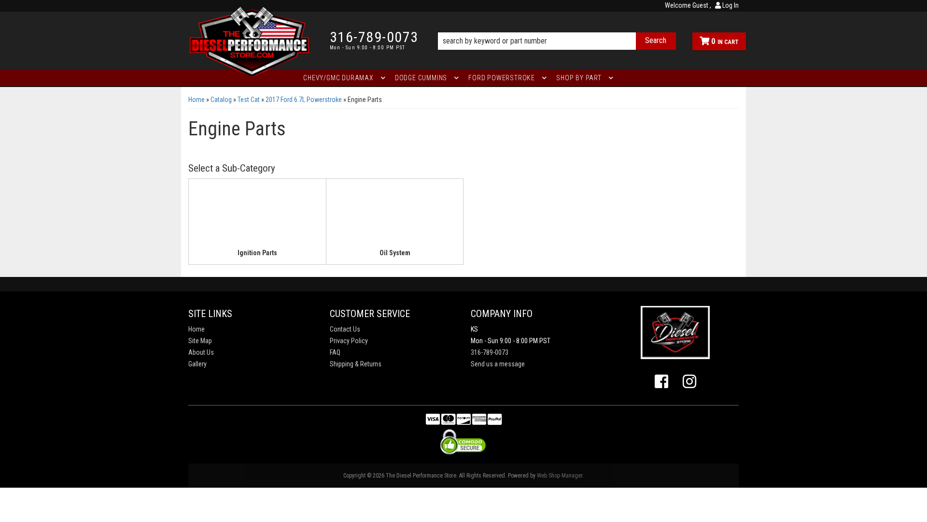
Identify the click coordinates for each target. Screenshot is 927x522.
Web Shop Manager (559, 475)
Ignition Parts (257, 253)
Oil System (394, 253)
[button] (557, 27)
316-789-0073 (489, 352)
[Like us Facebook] (661, 382)
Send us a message (498, 364)
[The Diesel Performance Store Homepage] (252, 40)
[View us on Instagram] (689, 382)
